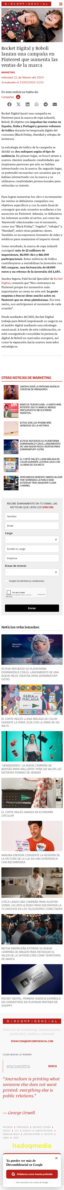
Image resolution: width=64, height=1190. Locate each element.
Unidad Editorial (44, 1130)
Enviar (32, 608)
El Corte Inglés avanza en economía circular (27, 813)
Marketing (8, 72)
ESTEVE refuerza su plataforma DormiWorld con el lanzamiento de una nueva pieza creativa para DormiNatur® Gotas (40, 445)
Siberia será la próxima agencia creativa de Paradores (39, 388)
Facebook (8, 1127)
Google (6, 1130)
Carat (16, 1138)
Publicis (27, 1130)
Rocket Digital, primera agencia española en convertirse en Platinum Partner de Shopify (31, 1002)
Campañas (7, 97)
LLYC (16, 1130)
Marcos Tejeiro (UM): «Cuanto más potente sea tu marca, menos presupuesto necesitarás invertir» (40, 408)
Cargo (9, 533)
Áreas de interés (15, 565)
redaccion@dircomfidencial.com (32, 1041)
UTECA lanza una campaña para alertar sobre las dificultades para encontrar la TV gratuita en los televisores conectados (32, 905)
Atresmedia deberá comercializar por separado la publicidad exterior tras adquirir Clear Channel (41, 481)
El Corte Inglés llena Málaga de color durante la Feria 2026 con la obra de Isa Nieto (40, 462)
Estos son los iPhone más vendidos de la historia (35, 424)
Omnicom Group (11, 1134)
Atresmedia (23, 1127)
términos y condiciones (32, 580)
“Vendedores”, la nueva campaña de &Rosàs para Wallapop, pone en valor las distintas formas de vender (31, 769)
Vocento (48, 1134)
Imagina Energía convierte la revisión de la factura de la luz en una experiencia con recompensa (30, 858)
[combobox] (23, 1066)
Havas (6, 1138)
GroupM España (31, 1134)
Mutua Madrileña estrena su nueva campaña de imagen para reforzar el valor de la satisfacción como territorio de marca (31, 954)
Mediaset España (42, 1127)
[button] (9, 104)
